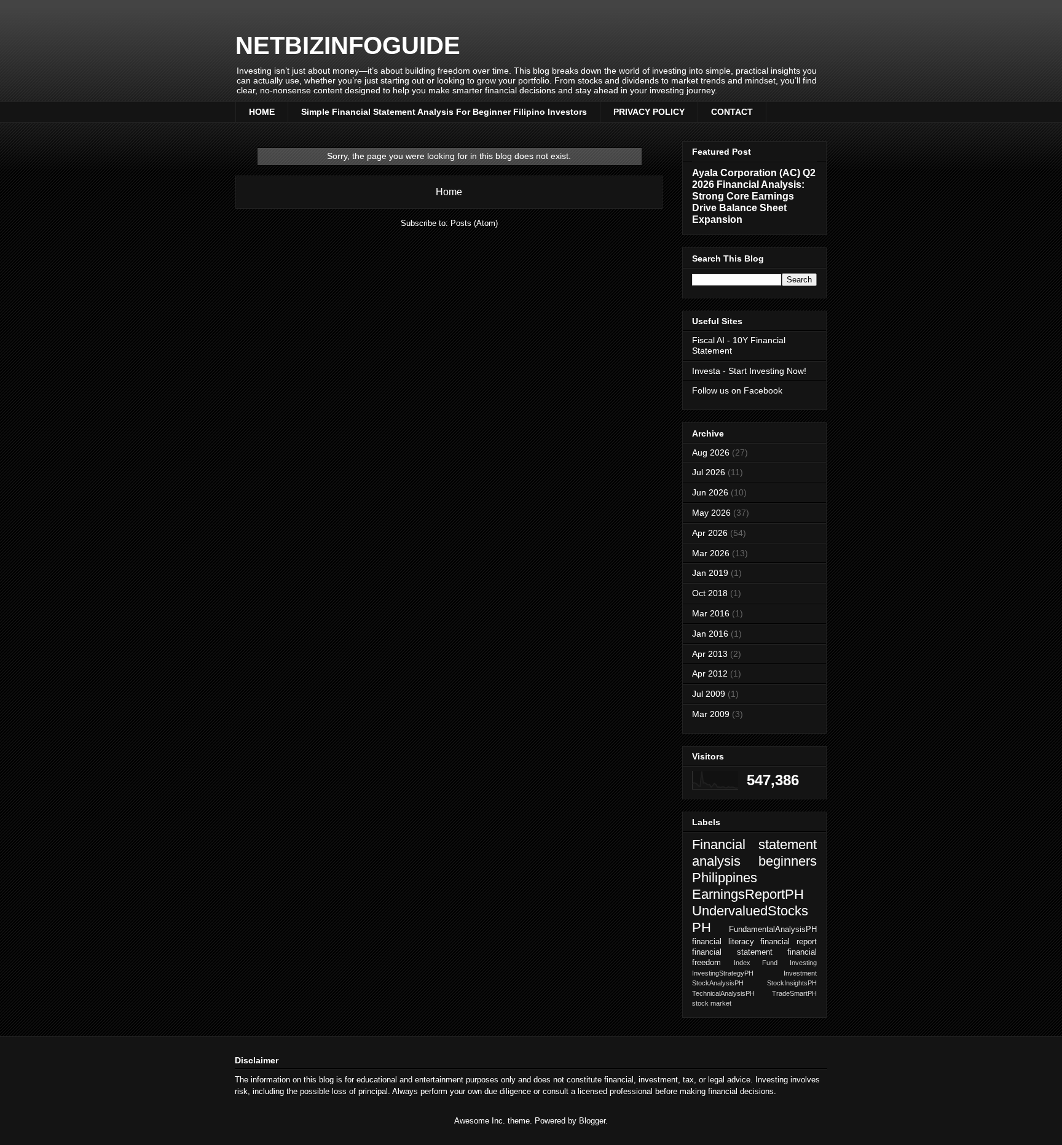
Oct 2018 (710, 593)
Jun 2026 (710, 492)
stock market (711, 1003)
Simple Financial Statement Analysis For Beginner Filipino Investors (444, 112)
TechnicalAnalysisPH (723, 993)
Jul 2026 (708, 472)
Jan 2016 (710, 633)
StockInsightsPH (792, 983)
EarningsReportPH (748, 894)
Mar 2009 (711, 714)
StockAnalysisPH (718, 983)
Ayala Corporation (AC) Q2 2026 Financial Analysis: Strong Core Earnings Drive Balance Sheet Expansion (754, 196)
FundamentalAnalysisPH (773, 929)
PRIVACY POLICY (649, 112)
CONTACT (732, 112)
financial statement (732, 952)
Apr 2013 (710, 654)
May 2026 (711, 513)
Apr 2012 (710, 673)
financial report (788, 941)
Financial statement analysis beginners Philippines (754, 861)
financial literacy (723, 941)
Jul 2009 (708, 694)
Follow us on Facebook (737, 390)
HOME (262, 112)
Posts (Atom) (474, 223)
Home (449, 192)
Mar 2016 (711, 613)
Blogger (592, 1120)
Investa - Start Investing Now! (749, 371)
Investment (800, 973)
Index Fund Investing (775, 962)
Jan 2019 (710, 573)
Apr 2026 (710, 533)
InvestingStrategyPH (722, 973)
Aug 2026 (711, 452)
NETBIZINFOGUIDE (347, 45)
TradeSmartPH (794, 993)
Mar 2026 (711, 553)
